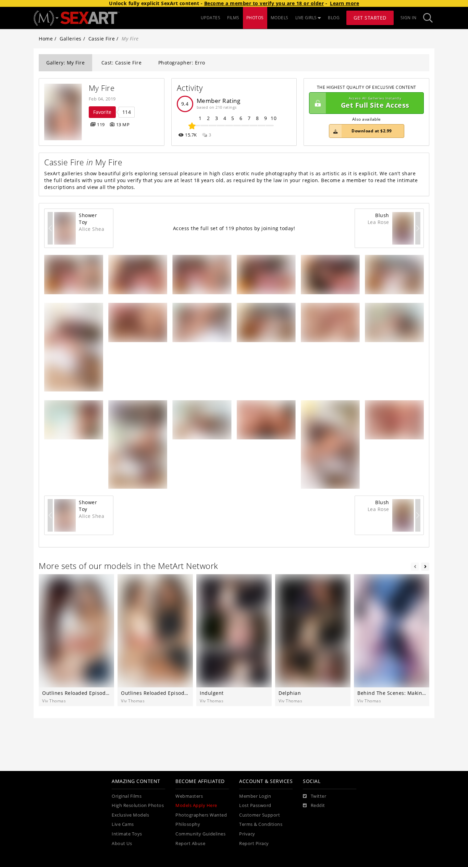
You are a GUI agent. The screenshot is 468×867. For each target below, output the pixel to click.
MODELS (279, 18)
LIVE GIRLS (306, 18)
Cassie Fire (101, 38)
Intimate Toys (127, 834)
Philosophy (187, 824)
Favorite (102, 112)
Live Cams (123, 824)
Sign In (409, 18)
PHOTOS (255, 18)
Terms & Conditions (260, 824)
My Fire (102, 88)
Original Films (126, 796)
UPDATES (211, 18)
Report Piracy (254, 843)
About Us (122, 843)
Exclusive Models (130, 815)
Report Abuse (190, 843)
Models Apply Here (196, 805)
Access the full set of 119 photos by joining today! (234, 228)
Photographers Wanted (201, 815)
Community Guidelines (200, 834)
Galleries (71, 38)
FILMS (233, 18)
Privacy (247, 834)
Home (46, 38)
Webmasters (189, 796)
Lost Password (255, 805)
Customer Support (259, 815)
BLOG (334, 18)
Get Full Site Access (375, 103)
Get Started (370, 17)
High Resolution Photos (138, 805)
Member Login (255, 796)
